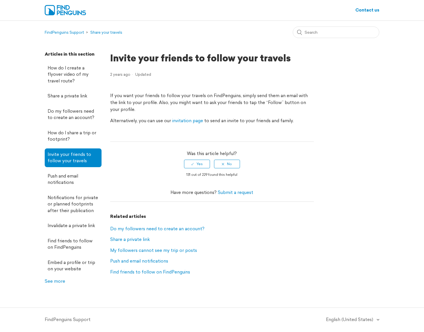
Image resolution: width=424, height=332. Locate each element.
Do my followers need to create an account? (71, 114)
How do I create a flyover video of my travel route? (68, 74)
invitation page (187, 121)
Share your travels (106, 32)
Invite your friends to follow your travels (69, 157)
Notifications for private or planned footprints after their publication (73, 204)
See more (55, 281)
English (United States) (350, 319)
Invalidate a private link (71, 225)
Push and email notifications (63, 179)
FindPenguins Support (64, 32)
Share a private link (67, 96)
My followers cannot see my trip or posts (153, 250)
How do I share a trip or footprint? (72, 136)
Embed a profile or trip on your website (71, 265)
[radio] (197, 164)
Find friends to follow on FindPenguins (70, 244)
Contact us (367, 10)
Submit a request (235, 192)
